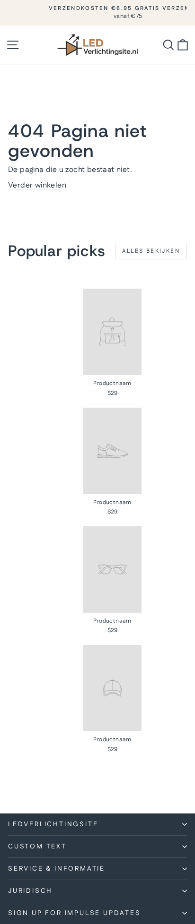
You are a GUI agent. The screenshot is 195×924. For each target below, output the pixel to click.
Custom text (37, 846)
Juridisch (30, 891)
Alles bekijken (151, 251)
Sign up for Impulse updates (74, 913)
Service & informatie (56, 868)
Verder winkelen (37, 185)
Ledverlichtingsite (53, 824)
